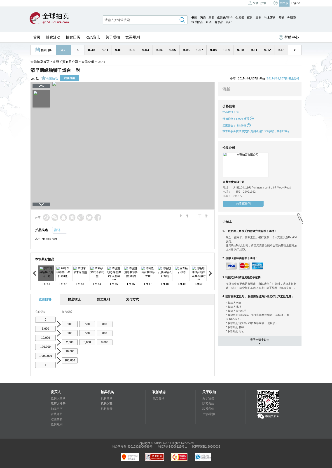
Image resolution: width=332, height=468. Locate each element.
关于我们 (208, 398)
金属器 (239, 17)
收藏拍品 (52, 78)
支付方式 (132, 299)
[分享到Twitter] (89, 217)
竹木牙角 (270, 17)
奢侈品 (218, 22)
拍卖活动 (53, 37)
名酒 (209, 22)
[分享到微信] (54, 217)
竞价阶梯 (45, 299)
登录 (255, 3)
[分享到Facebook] (97, 217)
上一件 (184, 216)
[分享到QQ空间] (72, 217)
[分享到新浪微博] (46, 217)
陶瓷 (203, 17)
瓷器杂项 (88, 62)
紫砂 (281, 17)
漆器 (258, 17)
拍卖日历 (73, 37)
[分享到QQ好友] (63, 217)
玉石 (211, 17)
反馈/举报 (208, 414)
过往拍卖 (57, 419)
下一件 (203, 216)
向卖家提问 (243, 203)
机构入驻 (106, 403)
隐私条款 (208, 403)
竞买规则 (132, 37)
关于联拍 (112, 37)
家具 (250, 17)
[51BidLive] (49, 18)
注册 (264, 3)
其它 (229, 22)
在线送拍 (57, 414)
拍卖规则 (103, 299)
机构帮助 (106, 398)
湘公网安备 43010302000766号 (132, 446)
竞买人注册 (58, 403)
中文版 (284, 3)
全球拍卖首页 (39, 62)
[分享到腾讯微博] (80, 217)
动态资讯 (93, 37)
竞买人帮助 (58, 398)
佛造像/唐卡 (225, 17)
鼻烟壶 (291, 17)
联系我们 (208, 409)
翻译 (57, 230)
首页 (36, 37)
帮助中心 (291, 37)
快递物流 (74, 299)
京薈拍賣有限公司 (65, 62)
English (295, 3)
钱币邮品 (197, 22)
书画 (194, 17)
